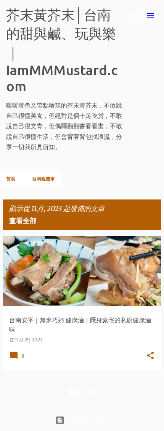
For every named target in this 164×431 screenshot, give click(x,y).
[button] (150, 356)
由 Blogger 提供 (86, 420)
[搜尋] (135, 15)
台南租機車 (43, 178)
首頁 (10, 178)
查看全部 (23, 220)
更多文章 (82, 392)
